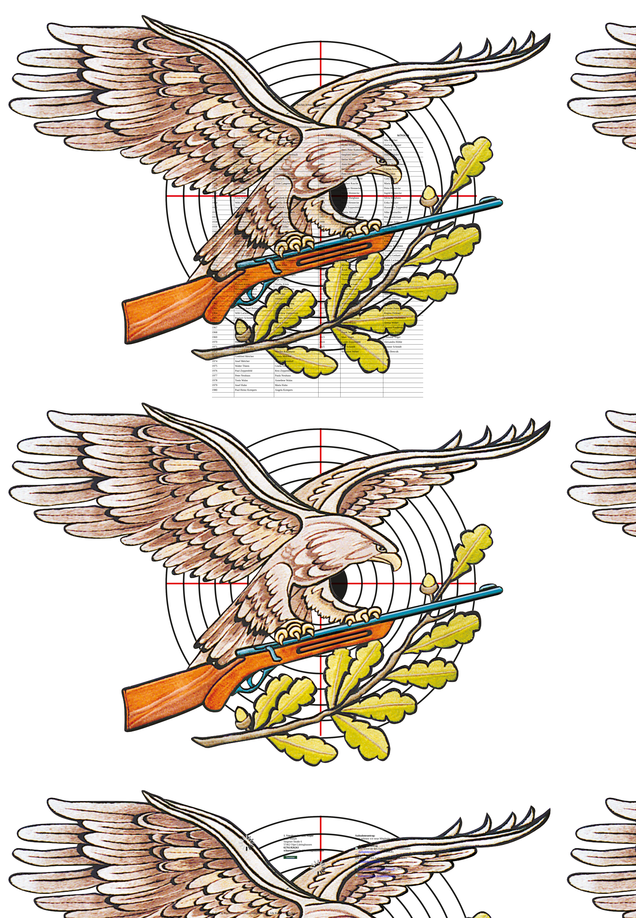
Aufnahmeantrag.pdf (369, 851)
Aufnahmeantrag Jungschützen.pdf (376, 869)
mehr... (215, 822)
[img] (239, 18)
